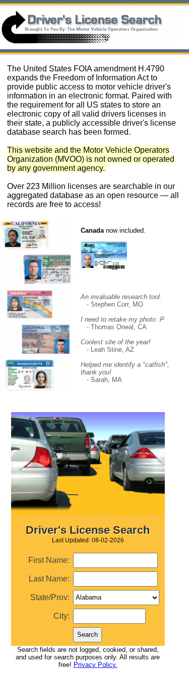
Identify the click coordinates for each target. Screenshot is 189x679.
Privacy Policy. (95, 664)
